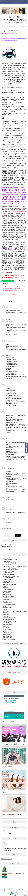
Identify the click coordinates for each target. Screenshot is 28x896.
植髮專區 (5, 613)
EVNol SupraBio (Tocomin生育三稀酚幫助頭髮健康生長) (15, 566)
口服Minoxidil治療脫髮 (8, 589)
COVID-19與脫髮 (6, 561)
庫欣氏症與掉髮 (6, 599)
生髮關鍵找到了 (6, 626)
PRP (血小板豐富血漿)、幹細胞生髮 (10, 569)
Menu (4, 2)
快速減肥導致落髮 (7, 603)
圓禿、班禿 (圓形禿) (7, 594)
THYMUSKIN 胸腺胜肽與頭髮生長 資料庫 (11, 576)
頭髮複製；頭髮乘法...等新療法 (9, 639)
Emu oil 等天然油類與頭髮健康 (9, 563)
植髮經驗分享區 (6, 614)
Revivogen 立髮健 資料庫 (8, 574)
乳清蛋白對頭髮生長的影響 (8, 583)
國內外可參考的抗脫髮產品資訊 (9, 593)
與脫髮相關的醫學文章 (8, 629)
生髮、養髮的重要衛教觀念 (8, 623)
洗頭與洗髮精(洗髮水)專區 (8, 619)
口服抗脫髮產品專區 (6, 33)
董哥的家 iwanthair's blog (14, 18)
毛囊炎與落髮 (6, 616)
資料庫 (4, 631)
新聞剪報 (5, 609)
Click (26, 448)
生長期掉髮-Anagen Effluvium (9, 621)
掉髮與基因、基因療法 (8, 608)
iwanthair (14, 33)
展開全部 (3, 558)
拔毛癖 (4, 606)
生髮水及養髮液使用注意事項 (9, 624)
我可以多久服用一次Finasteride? (12, 288)
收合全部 (8, 558)
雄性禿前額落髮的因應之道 (8, 636)
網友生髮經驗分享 (7, 628)
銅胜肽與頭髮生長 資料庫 (8, 633)
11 (3, 35)
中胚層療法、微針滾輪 (8, 579)
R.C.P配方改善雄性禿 (7, 573)
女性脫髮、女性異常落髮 (8, 598)
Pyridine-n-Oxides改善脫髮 (9, 571)
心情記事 (5, 601)
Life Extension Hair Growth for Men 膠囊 (14, 286)
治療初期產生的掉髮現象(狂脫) (9, 618)
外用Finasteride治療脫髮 (8, 596)
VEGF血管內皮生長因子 (8, 578)
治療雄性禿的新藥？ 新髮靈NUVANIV (13, 290)
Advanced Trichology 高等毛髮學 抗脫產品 (12, 559)
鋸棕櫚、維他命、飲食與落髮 (9, 634)
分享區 (4, 586)
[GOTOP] (16, 894)
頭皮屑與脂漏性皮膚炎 (8, 638)
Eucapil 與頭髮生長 (7, 564)
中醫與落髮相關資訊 (7, 581)
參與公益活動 (6, 588)
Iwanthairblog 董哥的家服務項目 (10, 568)
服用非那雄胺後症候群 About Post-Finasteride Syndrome (15, 611)
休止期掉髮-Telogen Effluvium (9, 584)
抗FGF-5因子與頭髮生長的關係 (9, 604)
